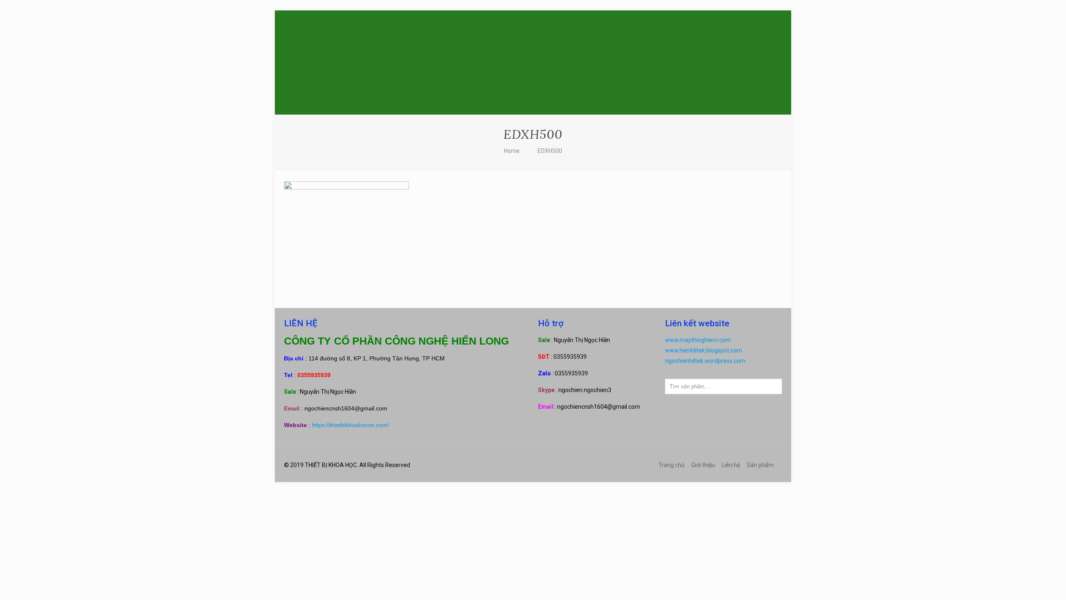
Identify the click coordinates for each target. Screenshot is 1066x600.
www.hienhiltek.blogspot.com (703, 350)
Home (512, 151)
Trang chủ (671, 465)
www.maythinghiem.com (698, 340)
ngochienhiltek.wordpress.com (705, 361)
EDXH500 (550, 151)
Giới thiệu (703, 465)
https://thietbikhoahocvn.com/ (350, 425)
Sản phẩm (760, 465)
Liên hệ (731, 465)
